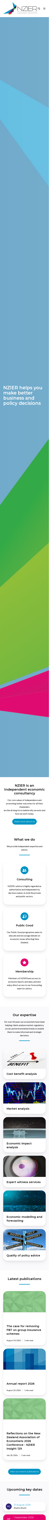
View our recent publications (24, 1471)
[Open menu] (44, 8)
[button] (39, 8)
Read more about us (24, 821)
